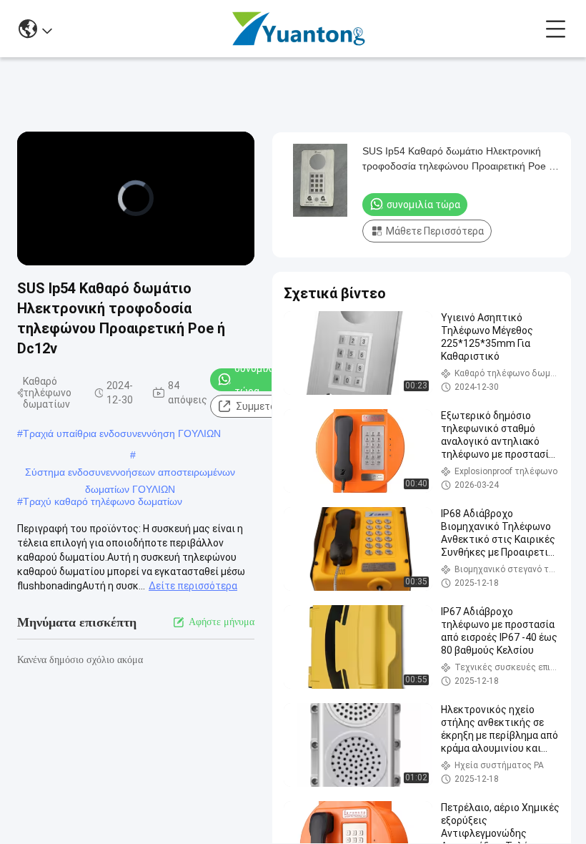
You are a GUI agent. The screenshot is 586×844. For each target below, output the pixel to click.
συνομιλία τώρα (257, 379)
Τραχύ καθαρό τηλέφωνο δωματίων (102, 501)
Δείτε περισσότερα (193, 586)
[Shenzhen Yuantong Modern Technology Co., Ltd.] (299, 28)
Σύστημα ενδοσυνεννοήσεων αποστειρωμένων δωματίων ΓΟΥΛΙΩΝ (130, 473)
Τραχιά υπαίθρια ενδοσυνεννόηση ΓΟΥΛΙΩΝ (122, 433)
